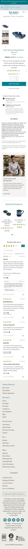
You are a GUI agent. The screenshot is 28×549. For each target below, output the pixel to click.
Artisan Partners (6, 16)
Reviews (5, 486)
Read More (6, 193)
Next (5, 47)
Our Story (13, 16)
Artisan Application (8, 393)
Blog (3, 414)
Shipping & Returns (8, 480)
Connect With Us (20, 16)
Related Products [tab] (14, 204)
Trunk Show (6, 424)
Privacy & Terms (17, 523)
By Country (5, 388)
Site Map (7, 523)
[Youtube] (18, 520)
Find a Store (6, 456)
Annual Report (6, 411)
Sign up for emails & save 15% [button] (14, 494)
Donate (4, 440)
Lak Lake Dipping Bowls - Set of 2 (7, 221)
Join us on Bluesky (8, 488)
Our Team (5, 406)
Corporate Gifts (7, 461)
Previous (5, 21)
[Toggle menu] (2, 7)
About (4, 401)
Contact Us (5, 409)
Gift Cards (5, 443)
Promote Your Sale (8, 430)
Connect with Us (7, 483)
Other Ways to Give (8, 446)
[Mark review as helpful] (23, 294)
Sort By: (16, 253)
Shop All (5, 453)
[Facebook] (9, 520)
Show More (6, 275)
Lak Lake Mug (19, 220)
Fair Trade (5, 403)
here (16, 147)
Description (14, 119)
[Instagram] (5, 520)
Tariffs (4, 417)
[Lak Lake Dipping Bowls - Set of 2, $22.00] (7, 213)
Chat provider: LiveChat (13, 526)
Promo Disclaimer (8, 464)
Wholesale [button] (6, 5)
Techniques (6, 390)
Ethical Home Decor (8, 467)
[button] (18, 246)
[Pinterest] (13, 520)
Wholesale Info (7, 459)
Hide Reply (6, 281)
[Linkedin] (22, 520)
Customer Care (7, 477)
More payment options (14, 88)
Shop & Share (6, 427)
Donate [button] (6, 9)
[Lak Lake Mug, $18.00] (19, 213)
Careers (4, 433)
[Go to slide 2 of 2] (14, 234)
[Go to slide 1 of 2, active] (12, 234)
